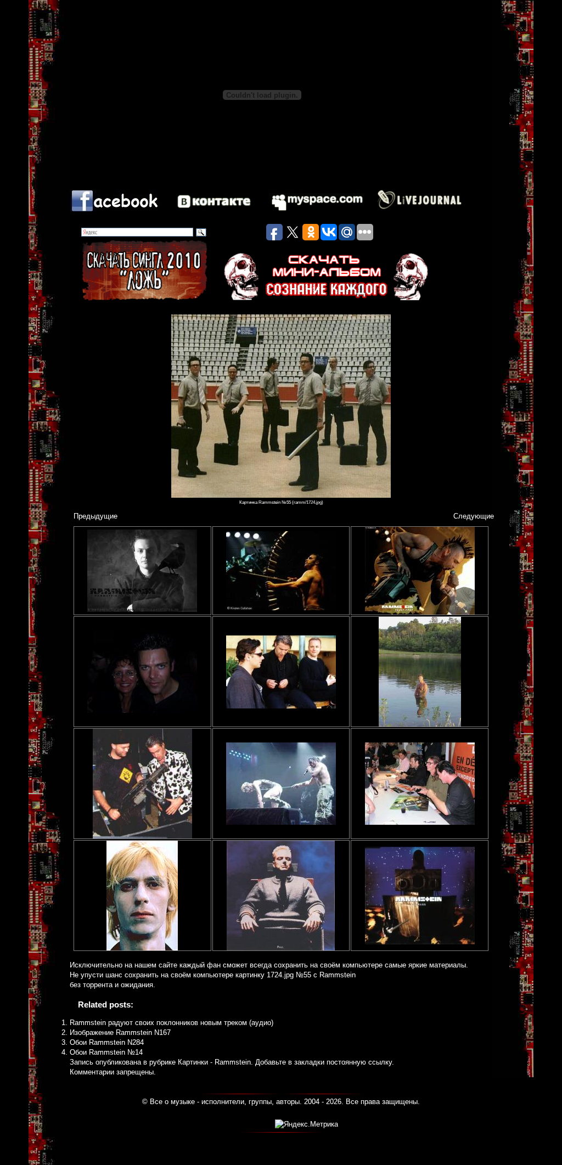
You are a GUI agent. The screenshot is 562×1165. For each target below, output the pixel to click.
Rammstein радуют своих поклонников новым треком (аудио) (171, 1022)
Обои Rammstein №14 (106, 1052)
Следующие (473, 516)
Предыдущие (95, 516)
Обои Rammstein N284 (107, 1042)
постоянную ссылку (359, 1062)
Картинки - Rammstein (214, 1062)
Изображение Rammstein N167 (120, 1032)
